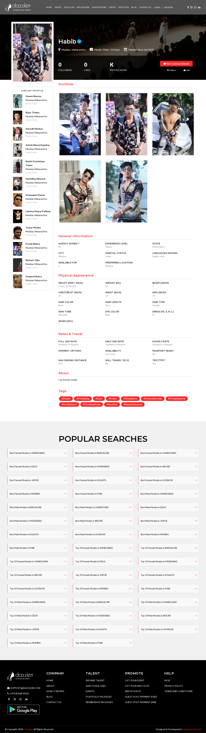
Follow (172, 70)
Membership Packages (99, 702)
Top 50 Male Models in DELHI (24, 615)
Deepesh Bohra (34, 276)
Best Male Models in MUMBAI (155, 534)
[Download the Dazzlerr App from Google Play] (23, 709)
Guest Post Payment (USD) (141, 696)
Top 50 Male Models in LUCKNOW (157, 629)
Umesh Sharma (33, 96)
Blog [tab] (134, 7)
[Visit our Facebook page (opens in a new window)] (188, 7)
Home (50, 680)
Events (90, 691)
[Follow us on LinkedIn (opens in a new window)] (199, 7)
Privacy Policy (173, 685)
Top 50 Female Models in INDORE (26, 575)
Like (188, 70)
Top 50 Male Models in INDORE (156, 615)
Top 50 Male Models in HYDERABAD (92, 615)
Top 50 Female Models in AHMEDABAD (94, 548)
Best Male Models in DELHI (153, 507)
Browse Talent (95, 680)
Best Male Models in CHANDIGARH (92, 507)
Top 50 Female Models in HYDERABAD (159, 561)
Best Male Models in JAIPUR (154, 521)
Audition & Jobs (96, 685)
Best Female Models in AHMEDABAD (27, 453)
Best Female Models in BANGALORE (92, 453)
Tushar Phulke (33, 227)
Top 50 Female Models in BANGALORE (159, 548)
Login (157, 7)
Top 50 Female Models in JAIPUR (91, 575)
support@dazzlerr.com (25, 688)
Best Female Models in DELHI (23, 466)
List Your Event (135, 680)
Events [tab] (112, 7)
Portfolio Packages (99, 696)
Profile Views (118, 67)
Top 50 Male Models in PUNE (89, 643)
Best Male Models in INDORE (89, 521)
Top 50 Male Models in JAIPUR (24, 629)
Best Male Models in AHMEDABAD (157, 493)
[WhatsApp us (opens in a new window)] (195, 7)
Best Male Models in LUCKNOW (90, 534)
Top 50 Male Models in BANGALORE (92, 602)
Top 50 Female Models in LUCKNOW (27, 588)
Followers (65, 67)
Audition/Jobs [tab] (99, 7)
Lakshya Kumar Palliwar (38, 211)
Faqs (167, 680)
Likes (87, 67)
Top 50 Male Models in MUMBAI (25, 643)
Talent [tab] (58, 7)
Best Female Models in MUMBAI (25, 493)
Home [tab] (49, 7)
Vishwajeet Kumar (35, 195)
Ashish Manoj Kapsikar (38, 145)
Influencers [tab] (83, 7)
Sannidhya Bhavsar (36, 178)
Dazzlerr (29, 729)
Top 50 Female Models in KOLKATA (157, 575)
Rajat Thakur (33, 112)
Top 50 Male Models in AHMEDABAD (27, 602)
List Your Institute (137, 685)
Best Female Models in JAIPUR (24, 480)
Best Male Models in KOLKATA (24, 534)
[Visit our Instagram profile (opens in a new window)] (191, 7)
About (51, 685)
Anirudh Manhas (34, 128)
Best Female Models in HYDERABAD (92, 466)
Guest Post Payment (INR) (140, 702)
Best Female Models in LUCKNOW (157, 480)
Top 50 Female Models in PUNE (155, 588)
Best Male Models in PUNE (22, 548)
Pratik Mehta (33, 243)
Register (168, 7)
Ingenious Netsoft (192, 729)
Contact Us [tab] (145, 7)
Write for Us (133, 691)
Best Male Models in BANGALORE (26, 507)
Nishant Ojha (33, 260)
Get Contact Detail (177, 63)
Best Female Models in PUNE (88, 493)
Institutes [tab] (123, 7)
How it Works (55, 691)
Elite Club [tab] (69, 7)
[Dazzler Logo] (18, 7)
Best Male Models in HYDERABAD (26, 521)
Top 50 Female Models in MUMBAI (91, 588)
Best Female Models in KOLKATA (90, 480)
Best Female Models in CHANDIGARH (158, 453)
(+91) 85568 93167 (19, 693)
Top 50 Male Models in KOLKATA (91, 629)
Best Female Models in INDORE (155, 466)
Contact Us (54, 702)
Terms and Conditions (178, 691)
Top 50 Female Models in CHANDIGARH (29, 561)
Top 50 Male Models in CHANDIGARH (159, 602)
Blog (50, 696)
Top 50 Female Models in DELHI (90, 561)
